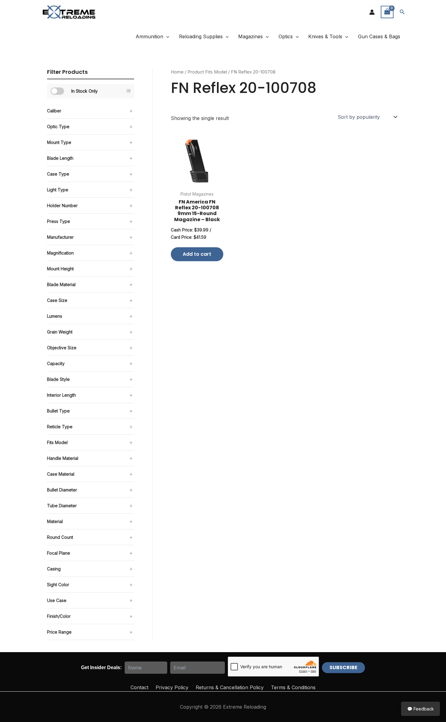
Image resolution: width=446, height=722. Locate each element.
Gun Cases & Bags (379, 36)
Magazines (250, 36)
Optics (286, 36)
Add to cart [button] (197, 254)
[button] (402, 12)
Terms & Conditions (293, 687)
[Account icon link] (372, 12)
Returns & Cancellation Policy (230, 687)
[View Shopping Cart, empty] (387, 12)
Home (177, 72)
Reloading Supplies (201, 36)
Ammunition (149, 36)
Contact (139, 687)
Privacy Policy (172, 687)
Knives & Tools (325, 36)
